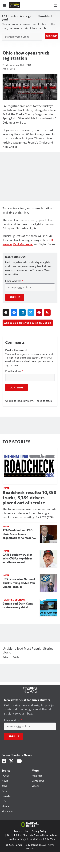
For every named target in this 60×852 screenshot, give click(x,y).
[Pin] (39, 312)
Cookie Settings (17, 838)
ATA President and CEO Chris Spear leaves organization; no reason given (18, 534)
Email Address (14, 281)
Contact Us (35, 838)
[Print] (6, 312)
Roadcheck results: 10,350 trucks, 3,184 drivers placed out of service (29, 497)
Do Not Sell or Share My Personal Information (32, 835)
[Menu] (4, 5)
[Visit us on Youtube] (19, 760)
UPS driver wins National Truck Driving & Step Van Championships (19, 583)
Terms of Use (21, 831)
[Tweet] (31, 312)
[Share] (14, 312)
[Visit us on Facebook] (4, 760)
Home (6, 487)
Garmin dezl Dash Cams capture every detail (18, 605)
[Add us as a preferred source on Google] (47, 312)
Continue (16, 387)
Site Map (50, 838)
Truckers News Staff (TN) (17, 65)
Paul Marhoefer (23, 244)
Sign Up (51, 36)
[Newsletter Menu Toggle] (55, 5)
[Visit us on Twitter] (11, 760)
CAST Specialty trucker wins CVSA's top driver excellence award (17, 558)
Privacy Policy (39, 831)
